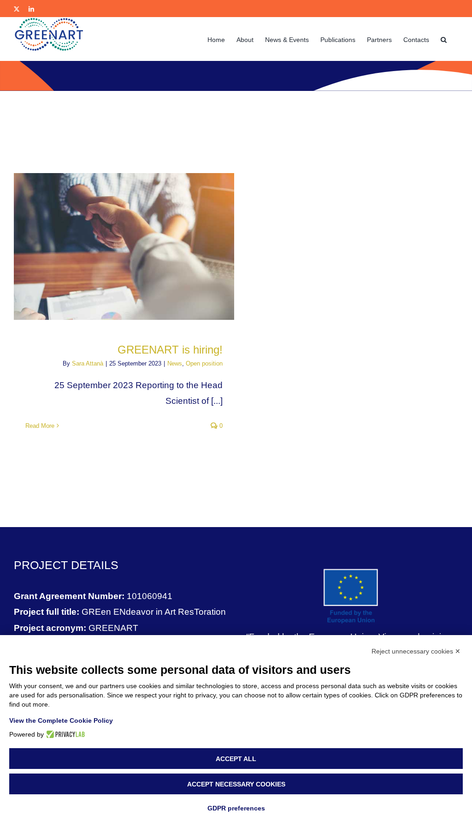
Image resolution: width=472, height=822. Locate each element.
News (174, 363)
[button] (444, 38)
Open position (204, 363)
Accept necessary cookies (236, 784)
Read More (39, 425)
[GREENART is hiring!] (124, 246)
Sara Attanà (87, 363)
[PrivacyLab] (64, 734)
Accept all (236, 758)
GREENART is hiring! (170, 349)
